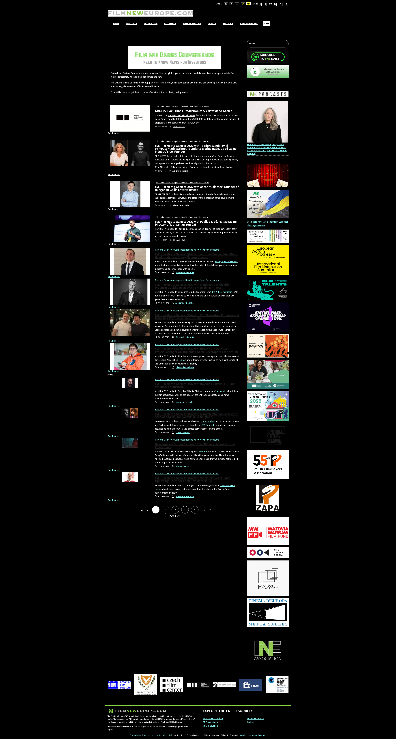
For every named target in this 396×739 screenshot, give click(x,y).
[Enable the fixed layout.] (260, 4)
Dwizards (202, 451)
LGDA (182, 360)
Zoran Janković (183, 432)
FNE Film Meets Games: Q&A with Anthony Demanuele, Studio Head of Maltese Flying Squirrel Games (196, 256)
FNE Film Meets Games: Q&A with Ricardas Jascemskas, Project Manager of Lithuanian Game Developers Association (196, 350)
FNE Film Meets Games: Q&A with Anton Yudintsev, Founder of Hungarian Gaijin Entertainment (197, 188)
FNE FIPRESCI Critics (213, 718)
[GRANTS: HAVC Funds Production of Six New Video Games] (130, 118)
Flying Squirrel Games (226, 261)
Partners (147, 735)
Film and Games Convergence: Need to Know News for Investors (182, 107)
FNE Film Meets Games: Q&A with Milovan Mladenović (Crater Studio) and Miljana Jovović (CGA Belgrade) (196, 415)
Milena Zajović (179, 127)
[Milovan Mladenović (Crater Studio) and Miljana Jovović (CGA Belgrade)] (130, 413)
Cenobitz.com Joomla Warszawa (253, 735)
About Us (166, 735)
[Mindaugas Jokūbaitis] (130, 291)
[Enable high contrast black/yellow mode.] (243, 3)
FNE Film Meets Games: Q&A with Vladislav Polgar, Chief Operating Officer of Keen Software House (192, 479)
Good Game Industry (224, 167)
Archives (251, 722)
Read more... (114, 133)
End (210, 510)
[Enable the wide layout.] (265, 4)
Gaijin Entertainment (218, 194)
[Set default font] (280, 4)
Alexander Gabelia (180, 171)
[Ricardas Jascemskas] (130, 356)
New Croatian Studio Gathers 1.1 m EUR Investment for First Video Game (195, 446)
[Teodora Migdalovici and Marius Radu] (130, 152)
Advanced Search (255, 718)
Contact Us (156, 735)
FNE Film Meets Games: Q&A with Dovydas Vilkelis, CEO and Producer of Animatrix (195, 385)
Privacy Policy (135, 735)
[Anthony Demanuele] (130, 261)
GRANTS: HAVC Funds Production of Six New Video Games (193, 111)
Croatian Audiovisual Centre (181, 115)
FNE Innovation (210, 726)
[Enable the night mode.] (231, 3)
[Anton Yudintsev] (130, 194)
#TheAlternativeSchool (166, 167)
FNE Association (210, 722)
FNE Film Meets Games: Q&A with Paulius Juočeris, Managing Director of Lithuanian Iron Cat (196, 223)
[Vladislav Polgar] (130, 477)
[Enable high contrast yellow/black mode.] (248, 3)
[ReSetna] (130, 443)
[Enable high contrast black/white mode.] (237, 3)
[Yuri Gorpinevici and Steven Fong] (130, 322)
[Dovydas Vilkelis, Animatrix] (130, 382)
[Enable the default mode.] (226, 3)
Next (204, 510)
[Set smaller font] (275, 4)
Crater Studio (207, 421)
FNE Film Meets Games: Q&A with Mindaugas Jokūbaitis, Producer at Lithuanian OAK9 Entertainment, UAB (192, 286)
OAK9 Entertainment (222, 292)
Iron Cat (220, 229)
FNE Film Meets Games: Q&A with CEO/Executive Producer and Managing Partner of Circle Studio (197, 316)
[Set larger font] (286, 4)
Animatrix (221, 391)
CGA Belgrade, (208, 425)
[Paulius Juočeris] (130, 228)
